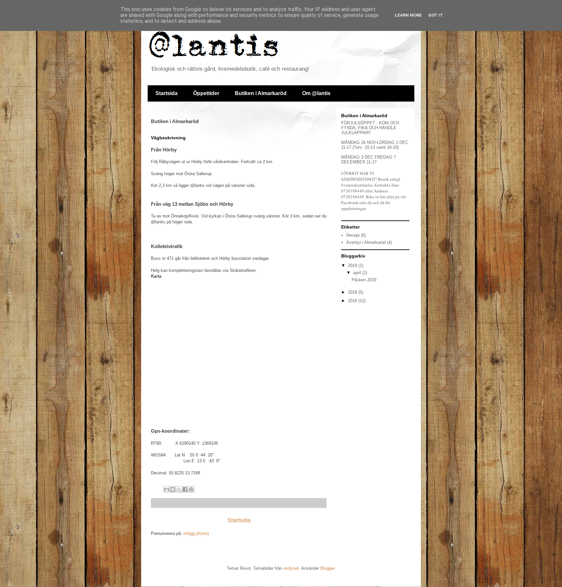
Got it (435, 15)
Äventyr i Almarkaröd (366, 242)
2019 (353, 265)
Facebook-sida (354, 202)
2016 (353, 300)
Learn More (408, 15)
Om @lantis (316, 93)
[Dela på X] (179, 489)
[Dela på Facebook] (185, 489)
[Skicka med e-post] (166, 489)
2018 (353, 292)
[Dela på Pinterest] (191, 489)
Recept (353, 235)
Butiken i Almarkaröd (261, 93)
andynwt (291, 568)
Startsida (166, 93)
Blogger (327, 568)
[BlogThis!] (172, 489)
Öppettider (206, 93)
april (357, 272)
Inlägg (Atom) (196, 533)
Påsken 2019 (364, 279)
